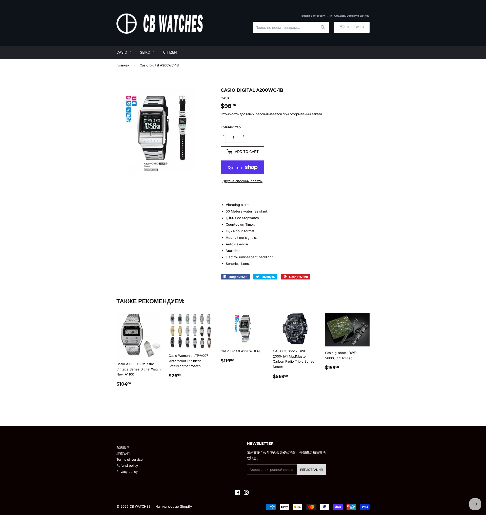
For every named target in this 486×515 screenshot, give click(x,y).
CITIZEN (170, 52)
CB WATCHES (140, 506)
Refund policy (127, 465)
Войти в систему (313, 15)
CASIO (122, 52)
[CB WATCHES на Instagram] (246, 493)
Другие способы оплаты (242, 181)
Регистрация (311, 470)
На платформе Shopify (173, 506)
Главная (122, 65)
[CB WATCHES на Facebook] (237, 493)
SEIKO (145, 52)
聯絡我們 (123, 453)
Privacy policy (127, 472)
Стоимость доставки (238, 114)
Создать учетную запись (352, 15)
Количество (231, 127)
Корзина (355, 27)
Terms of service (129, 459)
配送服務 (123, 447)
